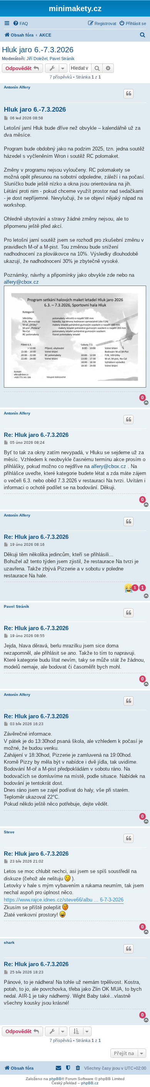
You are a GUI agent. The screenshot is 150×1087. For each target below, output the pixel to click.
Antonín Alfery (17, 87)
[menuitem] (20, 23)
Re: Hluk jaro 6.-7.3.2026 (36, 434)
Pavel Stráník (62, 58)
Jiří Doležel (37, 58)
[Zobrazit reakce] (128, 588)
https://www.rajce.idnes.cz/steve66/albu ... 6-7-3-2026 (63, 900)
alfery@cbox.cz (21, 282)
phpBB (55, 1079)
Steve (9, 832)
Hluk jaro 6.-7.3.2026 (37, 49)
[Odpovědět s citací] (128, 93)
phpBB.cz (89, 1083)
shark (9, 942)
